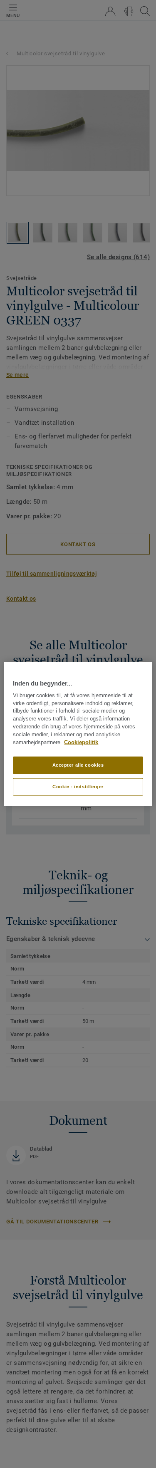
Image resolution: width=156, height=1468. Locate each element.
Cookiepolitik (81, 742)
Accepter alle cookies (78, 764)
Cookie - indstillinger (78, 786)
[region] (78, 734)
